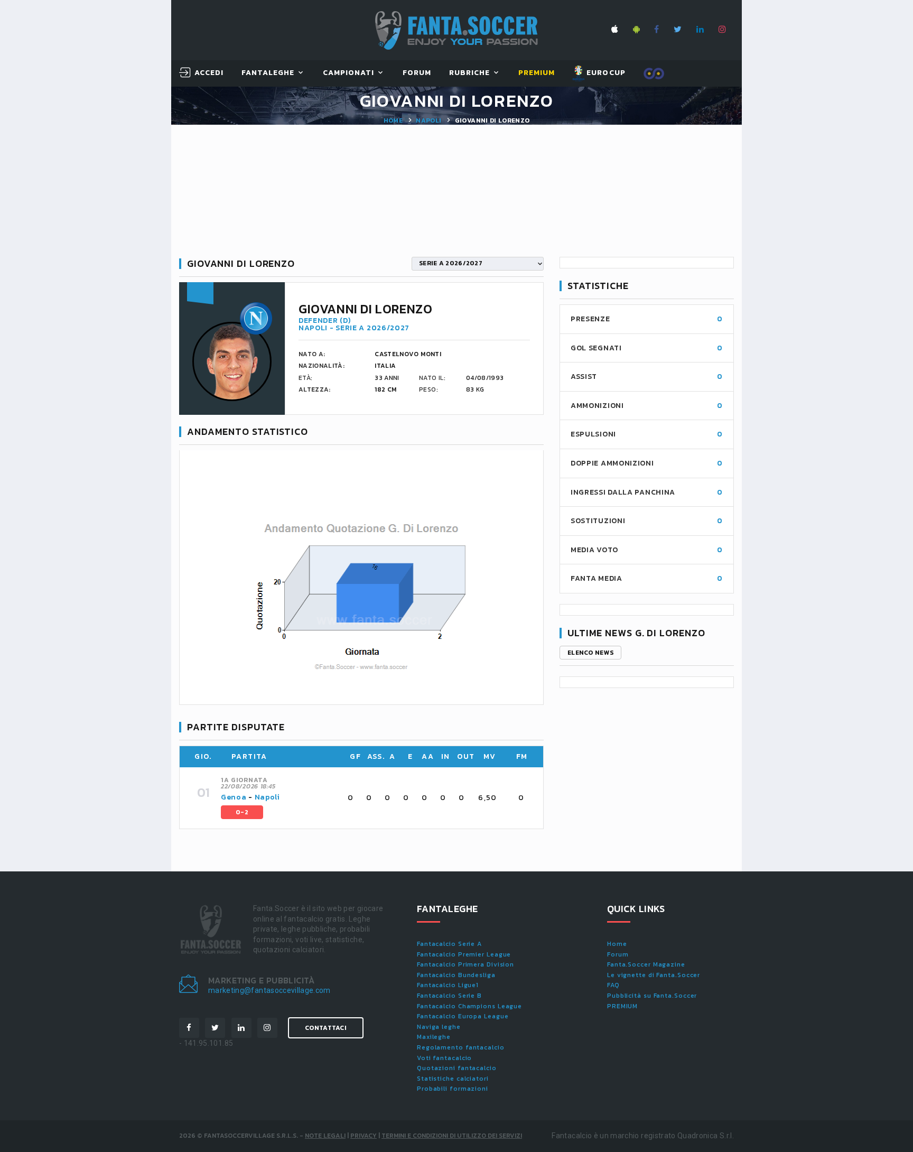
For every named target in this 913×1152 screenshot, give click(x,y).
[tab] (375, 798)
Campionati (349, 73)
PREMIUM (622, 1006)
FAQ (613, 985)
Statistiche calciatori (453, 1078)
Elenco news (590, 652)
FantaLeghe (268, 73)
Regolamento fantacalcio (461, 1047)
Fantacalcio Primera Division (465, 964)
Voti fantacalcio (444, 1058)
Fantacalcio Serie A (449, 944)
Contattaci (326, 1028)
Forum (417, 73)
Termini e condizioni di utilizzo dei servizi (451, 1135)
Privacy (363, 1135)
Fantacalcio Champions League (469, 1006)
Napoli (428, 120)
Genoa (234, 797)
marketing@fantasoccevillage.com (269, 990)
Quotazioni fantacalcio (457, 1068)
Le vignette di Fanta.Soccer (653, 975)
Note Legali (325, 1135)
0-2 (242, 812)
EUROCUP (604, 72)
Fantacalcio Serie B (449, 995)
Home (393, 120)
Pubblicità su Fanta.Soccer (652, 995)
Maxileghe (434, 1037)
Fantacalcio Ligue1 (448, 985)
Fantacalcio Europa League (463, 1016)
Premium (536, 73)
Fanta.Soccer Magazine (646, 964)
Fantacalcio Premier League (464, 954)
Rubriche (469, 73)
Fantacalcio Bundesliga (456, 975)
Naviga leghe (439, 1027)
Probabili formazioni (452, 1088)
